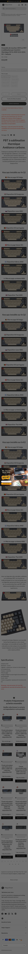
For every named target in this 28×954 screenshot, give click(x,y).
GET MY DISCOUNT (6, 483)
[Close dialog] (27, 468)
